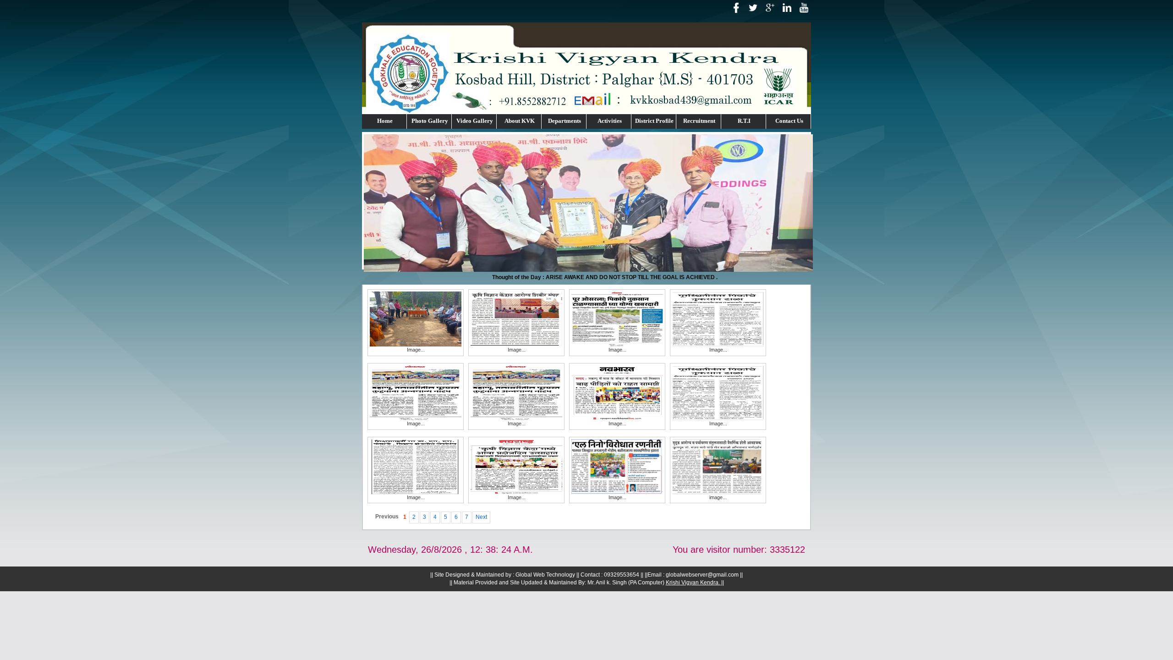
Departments (564, 120)
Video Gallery (474, 120)
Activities (609, 120)
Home (385, 120)
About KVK (519, 120)
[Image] (415, 318)
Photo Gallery (429, 120)
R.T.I (744, 120)
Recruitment (699, 120)
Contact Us (789, 120)
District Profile (654, 120)
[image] (718, 466)
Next (481, 517)
